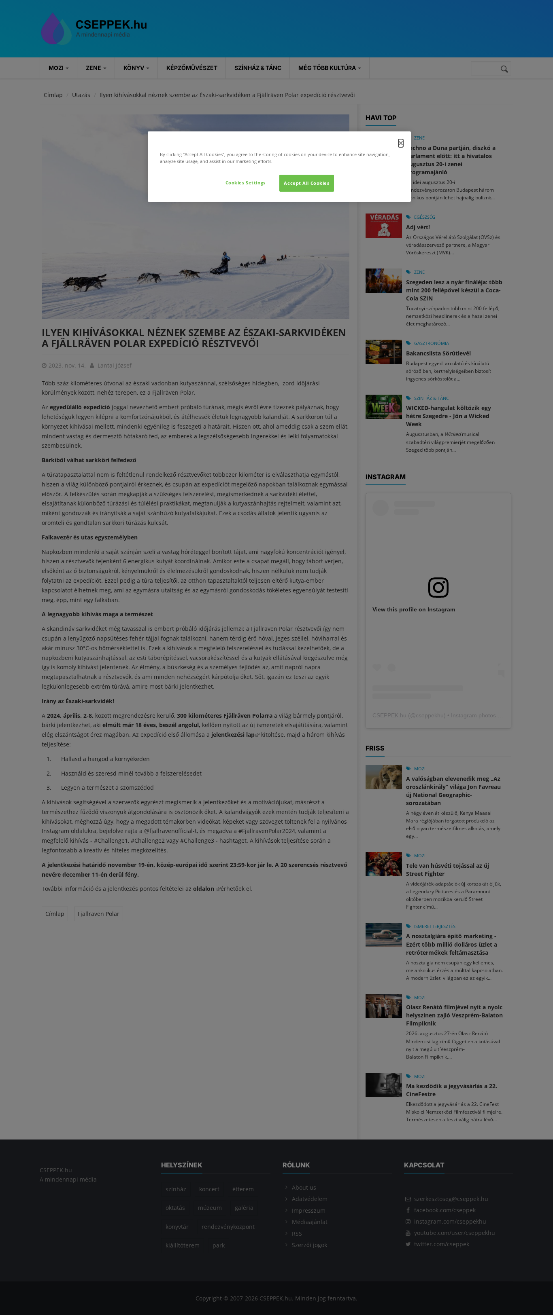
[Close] (401, 143)
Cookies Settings (245, 183)
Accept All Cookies (306, 183)
